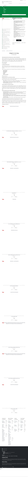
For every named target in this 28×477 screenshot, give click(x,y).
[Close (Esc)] (2, 468)
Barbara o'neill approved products (9, 254)
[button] (3, 2)
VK (23, 42)
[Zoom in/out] (0, 468)
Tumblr (24, 42)
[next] (25, 18)
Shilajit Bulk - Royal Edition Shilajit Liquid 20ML (13, 130)
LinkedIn (17, 42)
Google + (19, 42)
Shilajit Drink (23, 161)
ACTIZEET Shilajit (3, 254)
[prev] (24, 18)
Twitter (15, 42)
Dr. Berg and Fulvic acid (5, 64)
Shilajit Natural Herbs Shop (24, 130)
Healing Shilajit (3, 130)
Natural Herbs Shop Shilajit (17, 161)
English (22, 0)
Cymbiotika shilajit (17, 254)
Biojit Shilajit (3, 161)
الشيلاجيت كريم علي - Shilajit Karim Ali (21, 192)
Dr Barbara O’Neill (21, 254)
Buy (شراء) (19, 40)
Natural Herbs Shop (7, 58)
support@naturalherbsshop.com (8, 453)
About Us (4, 12)
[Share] (1, 468)
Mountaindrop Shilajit (12, 161)
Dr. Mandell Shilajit (25, 254)
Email (22, 42)
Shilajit (7, 130)
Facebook (13, 42)
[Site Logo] (7, 1)
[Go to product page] (3, 422)
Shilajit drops (19, 130)
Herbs (6, 130)
